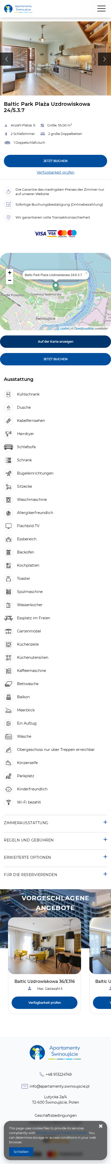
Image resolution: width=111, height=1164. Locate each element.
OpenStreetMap (84, 328)
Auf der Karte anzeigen (55, 341)
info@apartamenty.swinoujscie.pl (60, 1086)
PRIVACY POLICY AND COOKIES (61, 1133)
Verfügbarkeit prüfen (55, 172)
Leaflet (64, 328)
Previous (6, 59)
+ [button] (9, 272)
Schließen (21, 1152)
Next (104, 59)
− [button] (9, 280)
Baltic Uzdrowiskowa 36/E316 (44, 981)
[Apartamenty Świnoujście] (18, 8)
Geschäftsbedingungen (56, 1115)
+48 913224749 (59, 1074)
